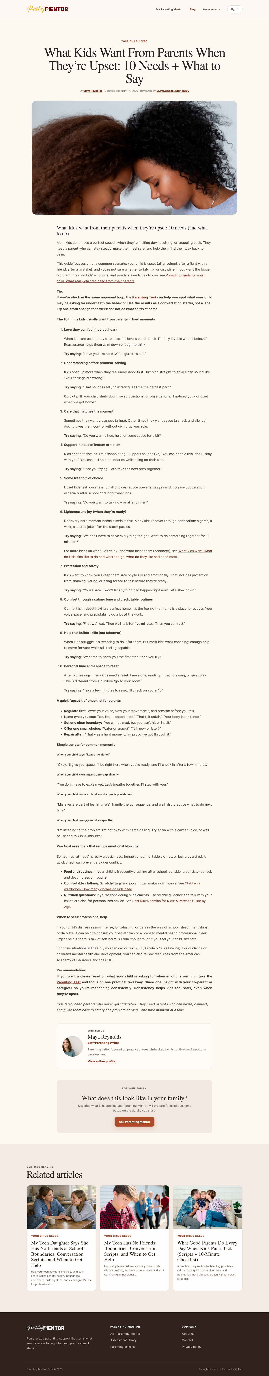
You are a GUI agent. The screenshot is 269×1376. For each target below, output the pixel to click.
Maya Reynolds (92, 90)
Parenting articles (122, 1346)
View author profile (101, 1061)
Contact (187, 1340)
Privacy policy (191, 1346)
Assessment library (123, 1340)
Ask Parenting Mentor (169, 9)
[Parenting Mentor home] (48, 9)
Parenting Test (144, 297)
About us (188, 1333)
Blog (193, 9)
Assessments (211, 9)
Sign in (235, 9)
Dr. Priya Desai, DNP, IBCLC (172, 90)
